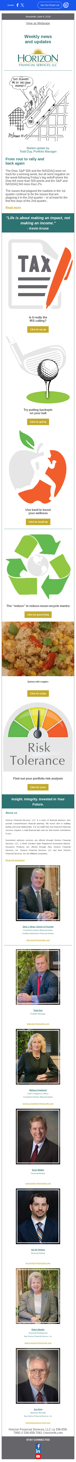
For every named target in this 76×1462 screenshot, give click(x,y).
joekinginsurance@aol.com (38, 1423)
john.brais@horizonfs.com (38, 940)
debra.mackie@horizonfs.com (38, 1343)
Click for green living (38, 614)
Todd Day (38, 1010)
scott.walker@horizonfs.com (38, 1183)
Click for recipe (38, 693)
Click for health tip (38, 522)
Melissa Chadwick (38, 1090)
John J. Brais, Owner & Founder (38, 927)
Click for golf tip (38, 422)
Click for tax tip (38, 329)
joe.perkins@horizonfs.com (38, 1263)
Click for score (38, 787)
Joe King (38, 1409)
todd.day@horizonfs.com (38, 1024)
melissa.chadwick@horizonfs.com (38, 1104)
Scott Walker (38, 1170)
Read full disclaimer (15, 860)
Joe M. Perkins (38, 1250)
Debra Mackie (38, 1329)
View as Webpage (38, 23)
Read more (13, 207)
